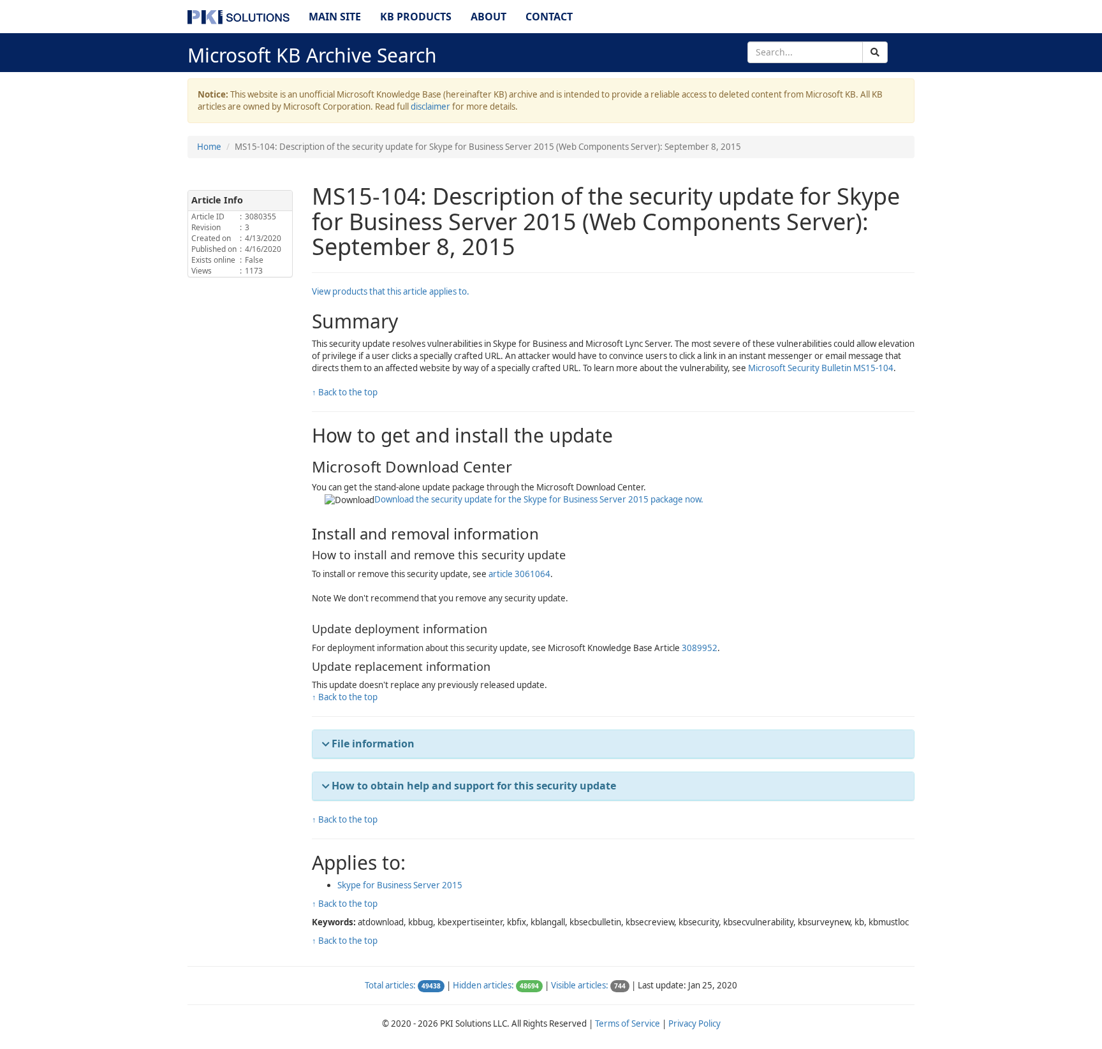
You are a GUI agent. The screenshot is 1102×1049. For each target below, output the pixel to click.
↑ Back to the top (345, 392)
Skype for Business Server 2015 (399, 885)
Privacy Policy (694, 1023)
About (488, 17)
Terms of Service (627, 1023)
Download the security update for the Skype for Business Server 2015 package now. (538, 499)
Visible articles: (579, 985)
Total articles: (390, 985)
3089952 (699, 648)
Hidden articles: (483, 985)
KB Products (416, 17)
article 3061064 (519, 574)
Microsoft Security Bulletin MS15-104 (820, 368)
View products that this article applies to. (390, 291)
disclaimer (430, 106)
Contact (549, 17)
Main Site (335, 17)
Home (209, 146)
